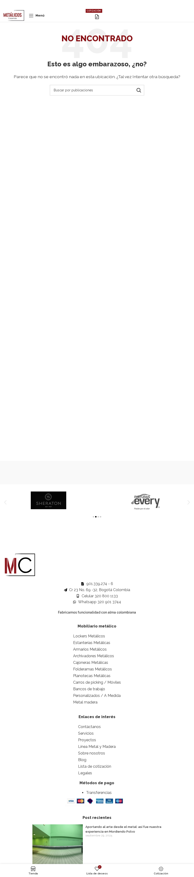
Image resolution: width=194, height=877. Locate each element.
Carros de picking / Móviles (97, 682)
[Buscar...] (138, 90)
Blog (82, 760)
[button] (5, 502)
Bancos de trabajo (89, 689)
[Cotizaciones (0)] (97, 17)
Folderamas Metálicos (92, 669)
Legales (85, 773)
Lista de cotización (94, 766)
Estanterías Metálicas (91, 642)
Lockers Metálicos (89, 636)
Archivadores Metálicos (93, 656)
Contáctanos (89, 726)
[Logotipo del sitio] (14, 15)
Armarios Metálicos (90, 649)
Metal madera (85, 702)
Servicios (86, 733)
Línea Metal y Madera (97, 746)
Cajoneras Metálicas (90, 662)
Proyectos (87, 740)
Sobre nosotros (91, 753)
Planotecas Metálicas (91, 676)
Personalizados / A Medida (97, 695)
